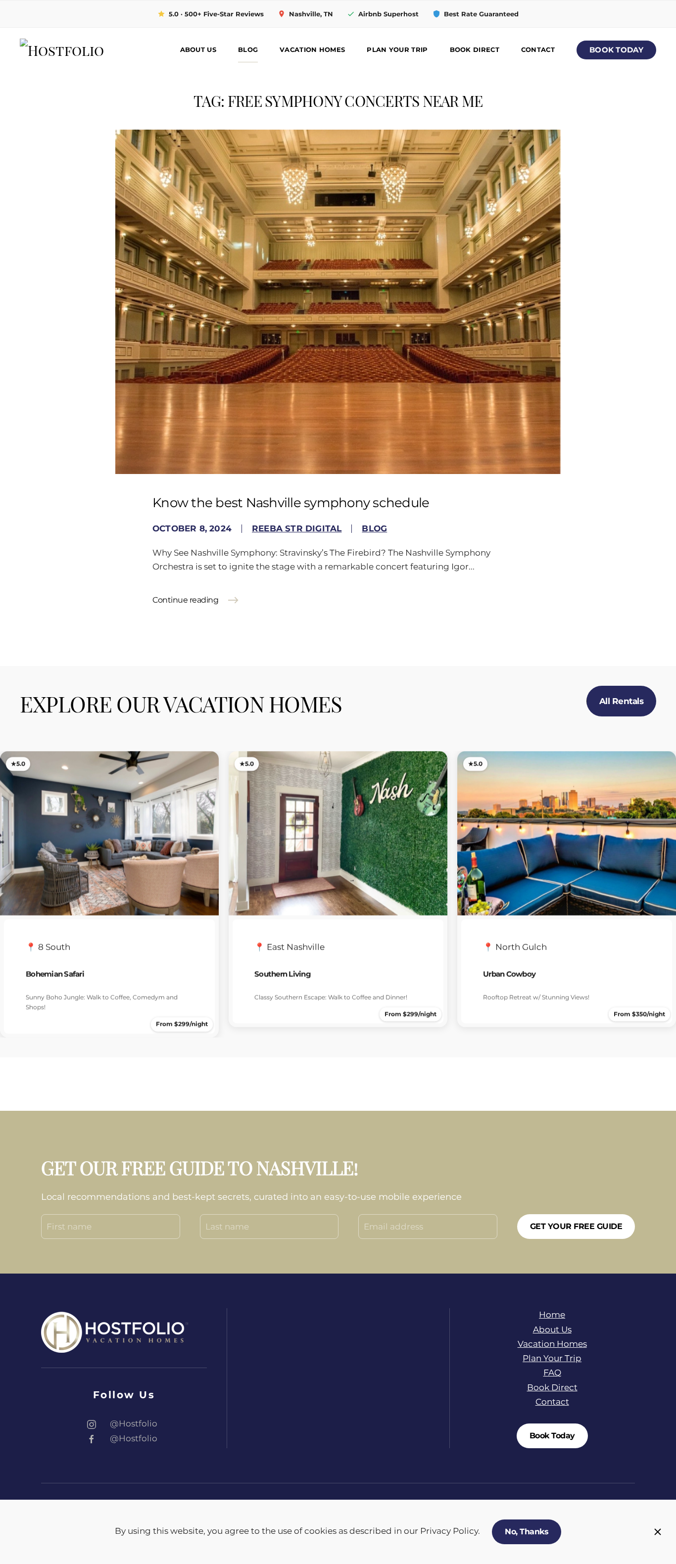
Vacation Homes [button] (312, 49)
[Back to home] (89, 50)
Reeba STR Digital (296, 528)
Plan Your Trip (397, 49)
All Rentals (621, 701)
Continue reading (185, 600)
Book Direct (474, 49)
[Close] (657, 1531)
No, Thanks (526, 1531)
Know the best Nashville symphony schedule (290, 503)
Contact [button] (538, 49)
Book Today (616, 50)
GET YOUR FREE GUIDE (576, 1226)
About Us (198, 49)
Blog (248, 49)
